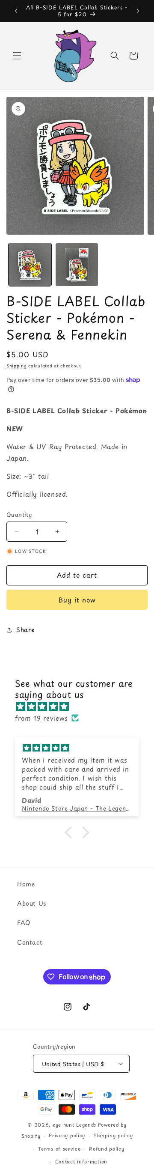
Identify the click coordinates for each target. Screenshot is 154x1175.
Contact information (81, 1161)
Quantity (19, 514)
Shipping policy (113, 1135)
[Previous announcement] (15, 11)
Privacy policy (67, 1135)
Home (26, 884)
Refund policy (106, 1148)
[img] (81, 706)
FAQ (23, 922)
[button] (17, 55)
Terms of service (59, 1148)
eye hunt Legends (74, 1124)
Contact (29, 942)
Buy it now (77, 600)
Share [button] (25, 629)
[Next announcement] (138, 11)
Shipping (16, 365)
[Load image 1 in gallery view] (30, 264)
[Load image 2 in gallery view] (77, 264)
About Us (31, 903)
